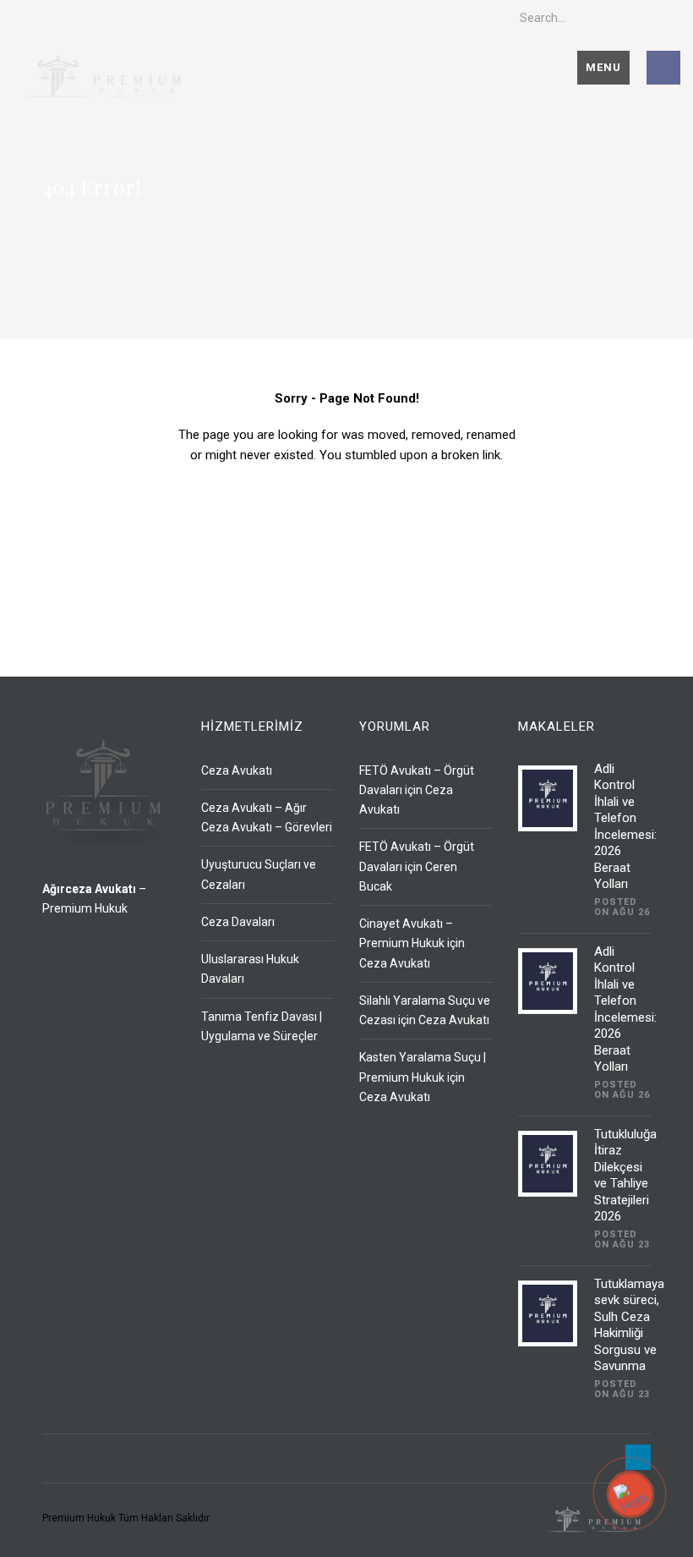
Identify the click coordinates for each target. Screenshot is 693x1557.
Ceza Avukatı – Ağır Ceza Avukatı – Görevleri (266, 817)
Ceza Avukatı (236, 770)
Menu (603, 67)
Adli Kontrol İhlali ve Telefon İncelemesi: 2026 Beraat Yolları (625, 826)
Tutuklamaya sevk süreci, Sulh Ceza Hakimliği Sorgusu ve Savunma (629, 1325)
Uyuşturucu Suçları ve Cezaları (258, 874)
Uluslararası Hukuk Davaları (250, 968)
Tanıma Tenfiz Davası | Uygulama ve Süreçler (261, 1026)
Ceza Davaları (238, 922)
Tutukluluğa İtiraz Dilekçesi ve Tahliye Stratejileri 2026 (625, 1176)
